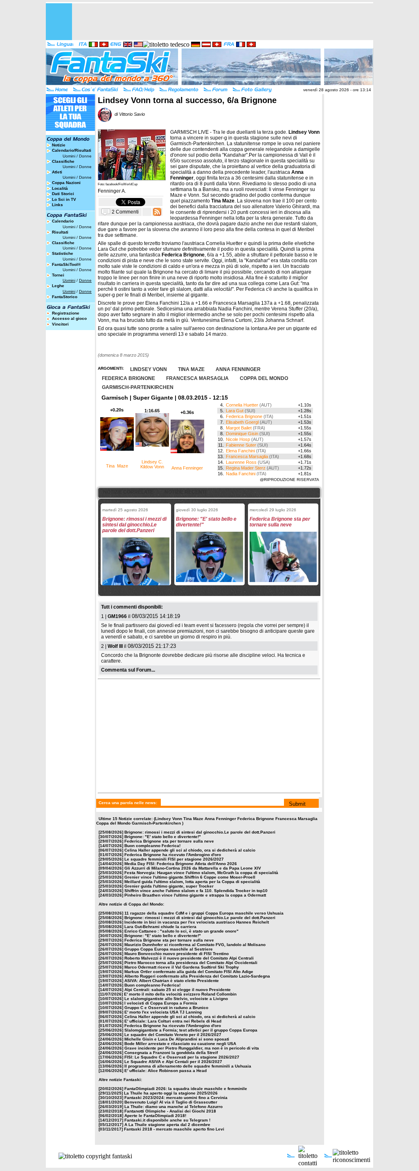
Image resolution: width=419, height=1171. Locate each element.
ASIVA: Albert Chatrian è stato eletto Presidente (171, 980)
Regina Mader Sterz (246, 467)
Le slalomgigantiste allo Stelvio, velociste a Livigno (176, 998)
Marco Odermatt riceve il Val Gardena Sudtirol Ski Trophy (181, 967)
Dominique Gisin (242, 433)
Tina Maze (117, 465)
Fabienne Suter (241, 445)
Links (57, 204)
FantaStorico (64, 296)
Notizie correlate (128, 492)
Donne (85, 156)
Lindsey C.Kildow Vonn (152, 464)
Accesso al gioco (69, 318)
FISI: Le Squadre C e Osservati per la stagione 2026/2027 (181, 1057)
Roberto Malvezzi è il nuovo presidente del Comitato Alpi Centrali (189, 958)
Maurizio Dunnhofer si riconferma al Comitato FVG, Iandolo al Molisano (195, 944)
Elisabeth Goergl (242, 422)
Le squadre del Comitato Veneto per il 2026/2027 (172, 1034)
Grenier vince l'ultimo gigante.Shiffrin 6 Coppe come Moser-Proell (189, 877)
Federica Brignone (244, 416)
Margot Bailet (239, 427)
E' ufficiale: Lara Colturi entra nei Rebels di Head (172, 1021)
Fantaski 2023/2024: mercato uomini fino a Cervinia (176, 1097)
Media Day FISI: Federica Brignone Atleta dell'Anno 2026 (180, 863)
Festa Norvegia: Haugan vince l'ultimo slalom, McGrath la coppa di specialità (201, 872)
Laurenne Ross (241, 462)
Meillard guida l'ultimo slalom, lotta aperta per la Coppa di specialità (192, 881)
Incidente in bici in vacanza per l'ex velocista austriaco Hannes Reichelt (196, 922)
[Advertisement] (224, 21)
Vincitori (60, 324)
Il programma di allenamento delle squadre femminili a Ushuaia (187, 1066)
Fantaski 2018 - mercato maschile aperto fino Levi (174, 1129)
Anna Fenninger (187, 467)
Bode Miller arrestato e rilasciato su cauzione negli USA (180, 1043)
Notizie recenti (185, 492)
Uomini (69, 156)
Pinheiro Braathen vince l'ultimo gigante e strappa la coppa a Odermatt (195, 895)
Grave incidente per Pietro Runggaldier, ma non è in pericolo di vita (191, 1048)
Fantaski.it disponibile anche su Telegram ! (167, 1120)
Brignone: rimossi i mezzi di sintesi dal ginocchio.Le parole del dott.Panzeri (199, 832)
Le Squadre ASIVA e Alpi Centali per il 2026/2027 (173, 1061)
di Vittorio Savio (128, 114)
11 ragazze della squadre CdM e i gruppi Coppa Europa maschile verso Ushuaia (204, 913)
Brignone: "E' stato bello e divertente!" (162, 836)
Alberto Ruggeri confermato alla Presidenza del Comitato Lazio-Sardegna (197, 976)
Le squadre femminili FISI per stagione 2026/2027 (174, 859)
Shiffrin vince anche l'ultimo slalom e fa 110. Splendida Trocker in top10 (196, 890)
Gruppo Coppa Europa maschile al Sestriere (168, 949)
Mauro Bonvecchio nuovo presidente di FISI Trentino (176, 953)
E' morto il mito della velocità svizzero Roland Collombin (180, 994)
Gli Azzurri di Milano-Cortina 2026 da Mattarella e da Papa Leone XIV (192, 868)
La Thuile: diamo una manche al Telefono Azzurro (173, 1106)
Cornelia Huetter (242, 404)
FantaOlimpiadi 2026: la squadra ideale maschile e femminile (185, 1088)
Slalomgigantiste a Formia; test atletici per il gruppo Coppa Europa (190, 1030)
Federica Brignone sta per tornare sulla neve (169, 841)
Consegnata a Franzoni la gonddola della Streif (171, 1052)
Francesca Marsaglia (247, 456)
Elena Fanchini (240, 450)
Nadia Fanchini (240, 473)
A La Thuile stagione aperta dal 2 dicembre (167, 1124)
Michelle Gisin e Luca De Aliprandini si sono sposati (176, 1039)
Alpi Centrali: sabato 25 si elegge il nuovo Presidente (177, 989)
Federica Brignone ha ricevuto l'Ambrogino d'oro (172, 854)
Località (60, 188)
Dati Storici (63, 193)
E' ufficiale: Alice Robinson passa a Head (165, 1070)
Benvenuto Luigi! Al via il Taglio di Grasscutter (170, 1102)
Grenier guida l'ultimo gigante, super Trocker (169, 886)
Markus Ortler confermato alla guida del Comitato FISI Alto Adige (188, 971)
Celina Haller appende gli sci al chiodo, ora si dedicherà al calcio (189, 850)
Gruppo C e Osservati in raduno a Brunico (166, 1007)
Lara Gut (234, 410)
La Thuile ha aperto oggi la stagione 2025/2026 (171, 1093)
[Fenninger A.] (131, 178)
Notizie (58, 145)
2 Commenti (125, 211)
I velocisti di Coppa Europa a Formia (160, 1003)
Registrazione (65, 313)
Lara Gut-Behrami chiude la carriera (160, 926)
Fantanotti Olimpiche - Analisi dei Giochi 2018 (170, 1111)
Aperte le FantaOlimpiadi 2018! (155, 1115)
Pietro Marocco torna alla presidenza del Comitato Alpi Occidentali (190, 962)
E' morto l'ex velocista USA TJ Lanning (163, 1012)
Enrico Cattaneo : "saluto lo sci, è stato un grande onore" (181, 931)
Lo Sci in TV (64, 199)
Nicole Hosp (238, 439)
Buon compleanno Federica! (152, 845)
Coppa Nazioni (66, 182)
